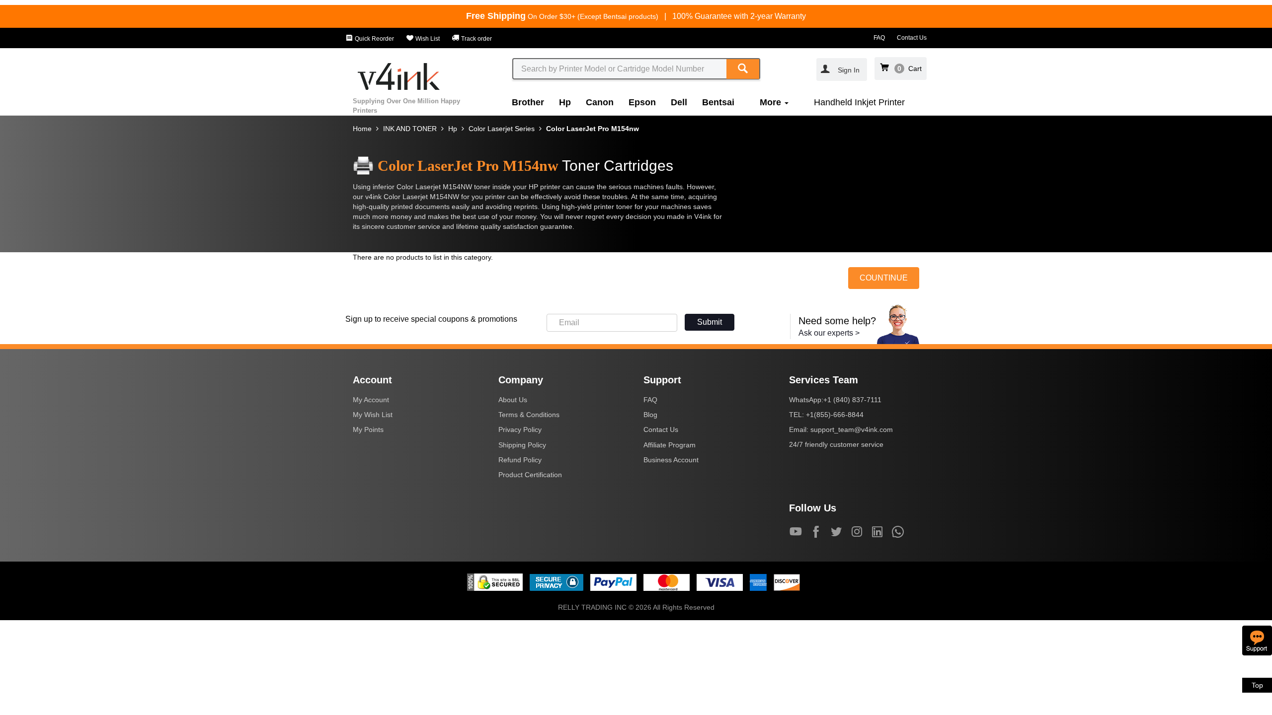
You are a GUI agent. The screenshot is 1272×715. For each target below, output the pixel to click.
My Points (368, 429)
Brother (528, 102)
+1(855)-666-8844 (835, 415)
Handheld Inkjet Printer (859, 102)
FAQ (879, 37)
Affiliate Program (669, 445)
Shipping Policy (522, 445)
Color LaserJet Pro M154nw (592, 129)
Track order (476, 38)
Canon (600, 102)
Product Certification (530, 475)
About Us (512, 400)
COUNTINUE (884, 278)
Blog (650, 415)
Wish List (427, 38)
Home (362, 129)
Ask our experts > (829, 333)
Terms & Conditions (528, 415)
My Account (371, 400)
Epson (642, 102)
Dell (679, 102)
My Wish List (373, 415)
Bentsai (718, 102)
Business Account (671, 460)
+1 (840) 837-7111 (852, 400)
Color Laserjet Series (502, 129)
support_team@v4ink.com (851, 429)
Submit (709, 322)
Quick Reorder (373, 38)
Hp (565, 102)
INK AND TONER (410, 129)
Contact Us (912, 37)
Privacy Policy (520, 429)
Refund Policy (520, 460)
